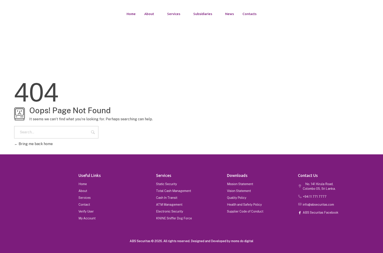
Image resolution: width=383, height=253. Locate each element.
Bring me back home (35, 144)
